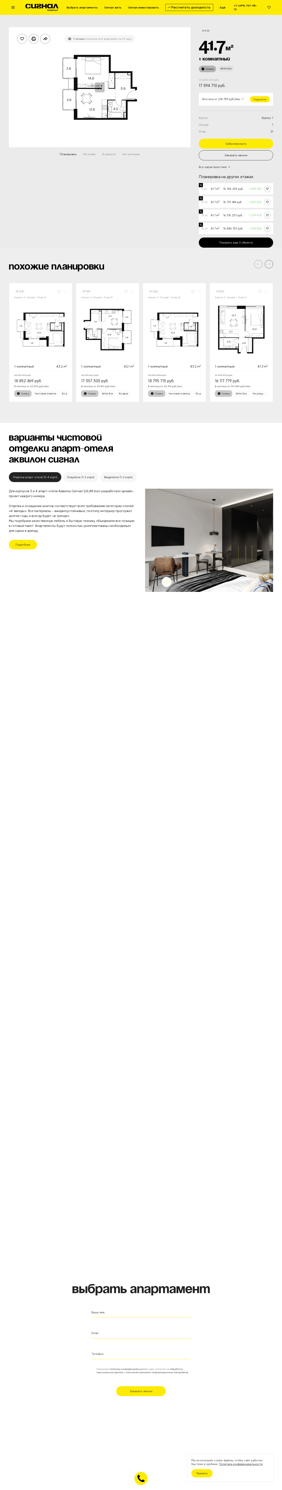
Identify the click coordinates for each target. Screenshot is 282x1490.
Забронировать (236, 143)
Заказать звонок (236, 155)
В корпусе (109, 154)
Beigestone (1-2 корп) (118, 477)
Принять (202, 1473)
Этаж (202, 131)
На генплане (131, 154)
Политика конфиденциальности (241, 1464)
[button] (269, 264)
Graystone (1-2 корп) (80, 477)
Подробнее (260, 99)
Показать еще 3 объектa (236, 242)
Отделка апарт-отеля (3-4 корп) (35, 477)
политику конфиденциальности (128, 1369)
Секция (204, 124)
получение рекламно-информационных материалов (157, 1372)
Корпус (203, 117)
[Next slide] (167, 582)
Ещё (222, 7)
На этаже (89, 154)
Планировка (68, 154)
